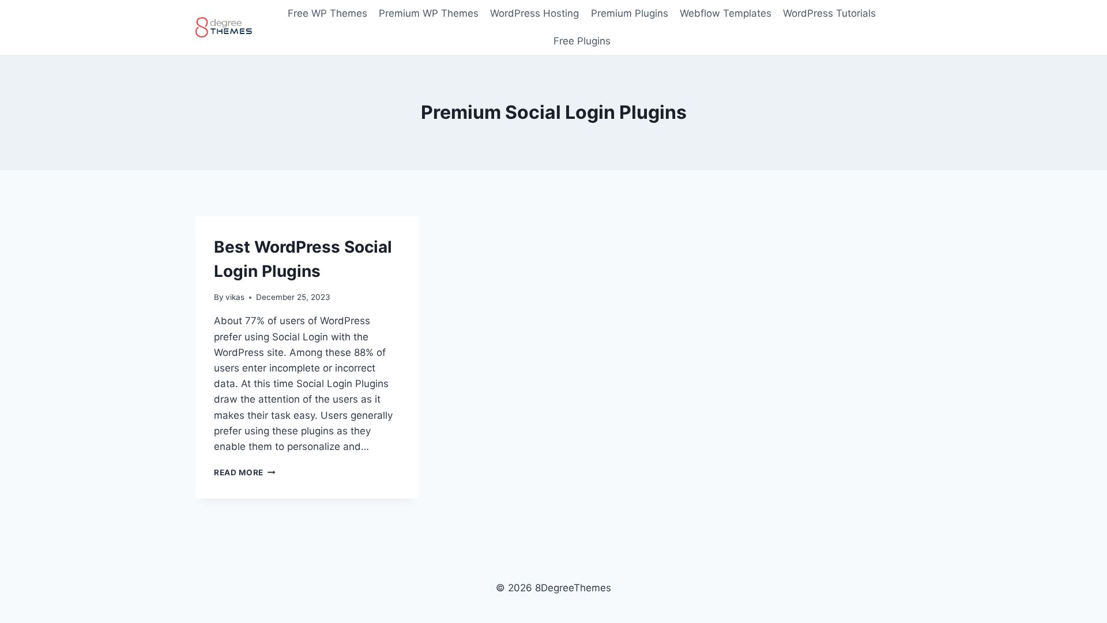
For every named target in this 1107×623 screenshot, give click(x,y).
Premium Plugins (629, 13)
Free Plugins (582, 41)
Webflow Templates (725, 13)
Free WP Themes (327, 13)
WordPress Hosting (534, 13)
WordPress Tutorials (829, 13)
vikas (234, 297)
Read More (245, 472)
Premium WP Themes (429, 13)
